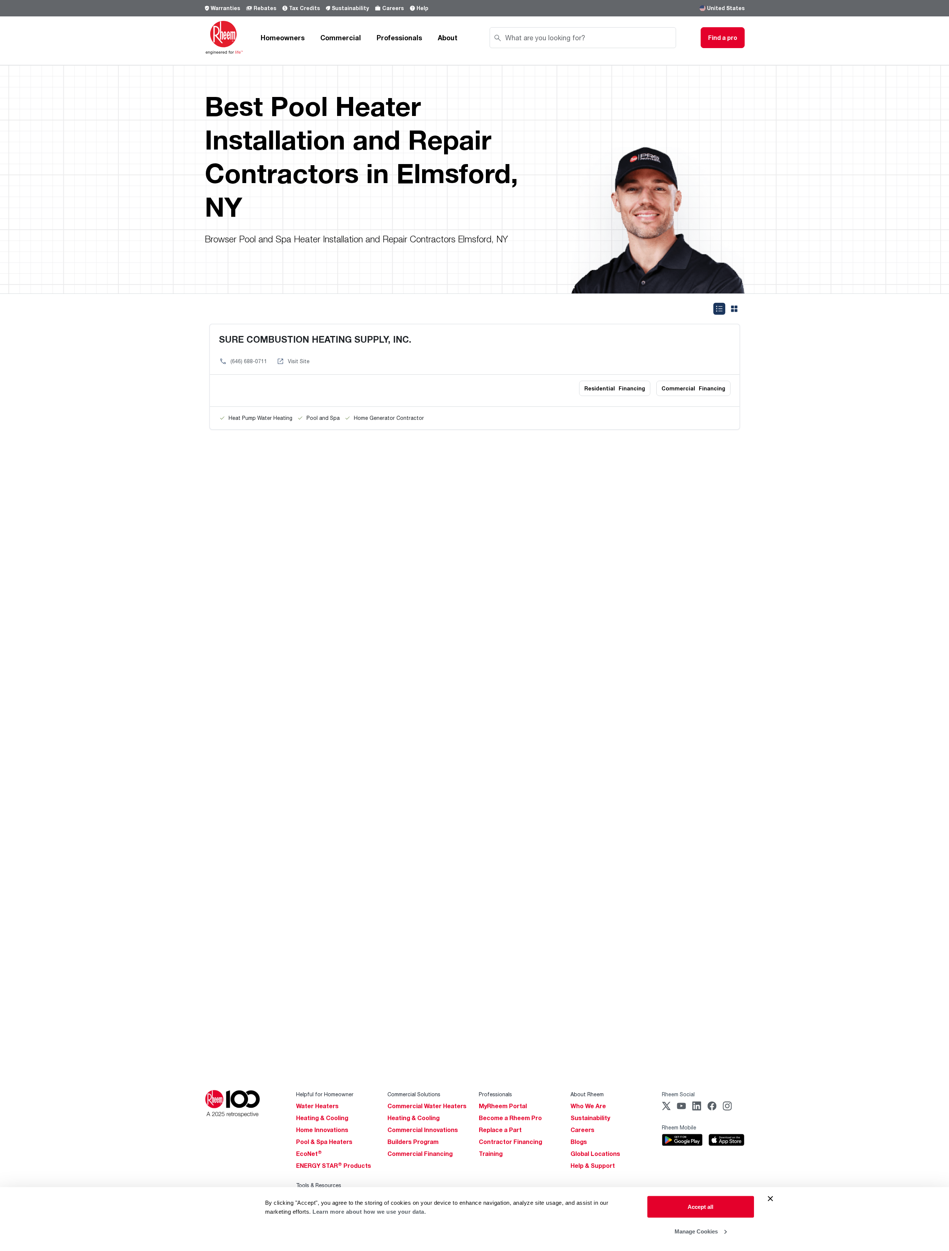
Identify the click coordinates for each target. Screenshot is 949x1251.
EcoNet (309, 1153)
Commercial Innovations (422, 1130)
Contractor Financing (510, 1141)
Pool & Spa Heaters (324, 1141)
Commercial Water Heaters (426, 1106)
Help (422, 8)
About (448, 38)
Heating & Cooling (322, 1118)
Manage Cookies (696, 1231)
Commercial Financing (420, 1153)
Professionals (399, 38)
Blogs (579, 1141)
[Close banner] (770, 1198)
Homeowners (283, 38)
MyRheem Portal (503, 1106)
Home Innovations (322, 1130)
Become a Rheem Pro (510, 1118)
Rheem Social (678, 1094)
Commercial (340, 38)
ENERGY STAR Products (333, 1165)
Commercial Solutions (413, 1094)
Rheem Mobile (679, 1127)
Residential (614, 388)
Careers (393, 8)
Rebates (265, 8)
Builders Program (413, 1141)
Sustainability (350, 8)
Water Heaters (317, 1106)
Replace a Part (500, 1130)
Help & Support (593, 1165)
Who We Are (588, 1106)
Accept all (700, 1207)
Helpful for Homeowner (324, 1094)
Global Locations (595, 1153)
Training (491, 1153)
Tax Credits (304, 8)
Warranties (225, 8)
